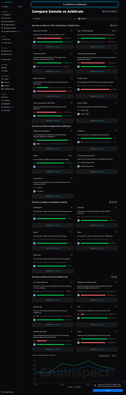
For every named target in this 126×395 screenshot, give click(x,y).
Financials (7, 18)
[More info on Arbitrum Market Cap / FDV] (71, 344)
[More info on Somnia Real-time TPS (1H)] (71, 38)
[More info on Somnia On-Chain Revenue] (71, 291)
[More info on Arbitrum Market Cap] (71, 320)
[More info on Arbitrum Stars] (115, 243)
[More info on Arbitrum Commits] (115, 220)
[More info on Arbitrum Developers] (71, 218)
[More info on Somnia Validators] (115, 138)
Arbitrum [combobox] (83, 18)
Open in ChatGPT (111, 11)
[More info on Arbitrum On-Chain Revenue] (71, 295)
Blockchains (8, 54)
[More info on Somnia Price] (115, 339)
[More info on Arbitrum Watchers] (71, 266)
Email (6, 97)
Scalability (7, 15)
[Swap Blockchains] (74, 18)
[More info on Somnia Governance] (42, 187)
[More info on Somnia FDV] (115, 314)
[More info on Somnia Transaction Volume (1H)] (115, 63)
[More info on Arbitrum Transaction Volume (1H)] (115, 66)
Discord (6, 82)
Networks (7, 59)
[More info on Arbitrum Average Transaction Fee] (115, 295)
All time (114, 202)
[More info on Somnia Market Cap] (71, 316)
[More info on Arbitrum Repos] (71, 243)
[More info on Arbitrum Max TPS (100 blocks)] (115, 42)
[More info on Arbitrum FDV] (115, 318)
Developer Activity (10, 28)
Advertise (8, 107)
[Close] (124, 382)
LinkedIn (7, 86)
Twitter (6, 79)
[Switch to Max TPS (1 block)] (113, 31)
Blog (5, 67)
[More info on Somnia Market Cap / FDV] (71, 341)
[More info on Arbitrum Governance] (44, 191)
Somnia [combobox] (37, 18)
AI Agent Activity (9, 25)
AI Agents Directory (12, 31)
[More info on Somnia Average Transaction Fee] (115, 291)
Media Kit (7, 104)
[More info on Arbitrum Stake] (71, 166)
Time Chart (7, 43)
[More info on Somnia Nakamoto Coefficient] (71, 140)
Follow (108, 390)
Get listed (7, 110)
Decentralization (9, 21)
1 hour (115, 25)
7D (113, 356)
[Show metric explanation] (71, 30)
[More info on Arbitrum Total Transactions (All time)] (71, 116)
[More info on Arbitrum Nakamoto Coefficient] (71, 144)
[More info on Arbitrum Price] (115, 342)
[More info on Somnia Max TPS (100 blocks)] (115, 38)
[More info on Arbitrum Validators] (115, 142)
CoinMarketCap (9, 89)
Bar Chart (7, 39)
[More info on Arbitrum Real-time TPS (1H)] (71, 42)
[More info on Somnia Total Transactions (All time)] (71, 112)
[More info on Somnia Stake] (71, 163)
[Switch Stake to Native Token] (69, 156)
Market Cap (7, 51)
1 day (115, 277)
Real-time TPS (103, 355)
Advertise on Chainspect (76, 4)
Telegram (7, 100)
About (6, 71)
